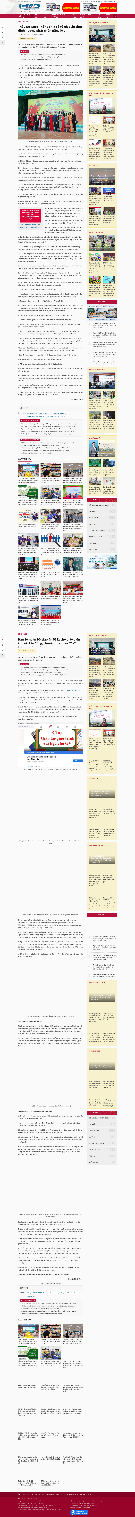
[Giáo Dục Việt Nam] (29, 8)
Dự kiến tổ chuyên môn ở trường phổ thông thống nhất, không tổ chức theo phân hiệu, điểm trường (104, 325)
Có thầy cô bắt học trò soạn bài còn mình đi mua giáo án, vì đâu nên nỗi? (41, 672)
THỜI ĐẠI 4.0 (93, 543)
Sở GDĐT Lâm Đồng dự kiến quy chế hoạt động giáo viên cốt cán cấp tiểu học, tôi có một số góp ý (48, 443)
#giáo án (49, 1216)
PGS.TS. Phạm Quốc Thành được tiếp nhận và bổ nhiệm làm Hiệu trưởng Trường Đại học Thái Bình (108, 153)
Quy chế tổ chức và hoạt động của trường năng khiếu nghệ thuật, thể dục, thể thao (50, 526)
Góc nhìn (45, 16)
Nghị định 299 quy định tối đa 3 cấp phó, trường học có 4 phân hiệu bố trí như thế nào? (104, 335)
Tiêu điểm (36, 16)
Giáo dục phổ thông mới (98, 23)
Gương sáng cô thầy (97, 370)
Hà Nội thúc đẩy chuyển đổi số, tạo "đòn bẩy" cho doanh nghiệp (101, 454)
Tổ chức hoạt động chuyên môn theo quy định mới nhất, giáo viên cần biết (104, 363)
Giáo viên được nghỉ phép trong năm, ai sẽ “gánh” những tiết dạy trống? (40, 445)
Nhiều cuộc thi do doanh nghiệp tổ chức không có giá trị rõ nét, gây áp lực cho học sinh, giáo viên (48, 434)
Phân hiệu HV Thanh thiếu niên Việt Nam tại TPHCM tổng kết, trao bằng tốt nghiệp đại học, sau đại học (73, 599)
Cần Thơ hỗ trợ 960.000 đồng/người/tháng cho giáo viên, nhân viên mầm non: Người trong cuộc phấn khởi (101, 246)
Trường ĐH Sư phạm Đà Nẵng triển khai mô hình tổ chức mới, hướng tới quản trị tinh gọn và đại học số (73, 503)
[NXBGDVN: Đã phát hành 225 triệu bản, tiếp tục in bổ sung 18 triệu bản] (51, 470)
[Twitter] (2, 37)
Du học (74, 16)
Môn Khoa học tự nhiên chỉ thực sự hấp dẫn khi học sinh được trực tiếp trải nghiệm (95, 404)
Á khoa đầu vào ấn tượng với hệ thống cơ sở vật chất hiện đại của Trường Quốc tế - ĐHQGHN (73, 574)
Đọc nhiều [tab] (102, 302)
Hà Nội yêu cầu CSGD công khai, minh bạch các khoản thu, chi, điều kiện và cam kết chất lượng (72, 481)
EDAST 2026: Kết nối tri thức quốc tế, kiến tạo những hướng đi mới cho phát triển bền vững (28, 481)
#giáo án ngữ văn (44, 413)
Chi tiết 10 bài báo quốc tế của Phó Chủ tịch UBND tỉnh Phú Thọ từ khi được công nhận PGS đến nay (95, 131)
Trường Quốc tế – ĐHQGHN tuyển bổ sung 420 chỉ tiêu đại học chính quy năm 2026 (27, 622)
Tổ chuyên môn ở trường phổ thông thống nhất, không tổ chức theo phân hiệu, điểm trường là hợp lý (48, 424)
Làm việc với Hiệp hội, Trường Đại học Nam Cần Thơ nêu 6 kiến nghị (109, 219)
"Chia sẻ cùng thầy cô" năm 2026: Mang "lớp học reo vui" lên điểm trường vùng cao (101, 385)
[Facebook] (2, 32)
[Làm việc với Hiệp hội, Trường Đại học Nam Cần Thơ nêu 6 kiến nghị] (109, 211)
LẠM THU (92, 524)
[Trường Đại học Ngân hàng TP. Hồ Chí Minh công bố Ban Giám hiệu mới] (109, 120)
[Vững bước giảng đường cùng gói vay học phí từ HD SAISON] (28, 516)
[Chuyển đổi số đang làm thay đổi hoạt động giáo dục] (109, 191)
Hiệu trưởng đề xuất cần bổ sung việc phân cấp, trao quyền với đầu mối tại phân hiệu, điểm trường (48, 426)
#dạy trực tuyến (31, 1219)
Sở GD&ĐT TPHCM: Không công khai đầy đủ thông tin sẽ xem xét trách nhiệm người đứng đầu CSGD (28, 575)
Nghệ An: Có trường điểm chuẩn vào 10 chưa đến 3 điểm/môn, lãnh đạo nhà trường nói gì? (46, 429)
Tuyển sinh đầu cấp (96, 537)
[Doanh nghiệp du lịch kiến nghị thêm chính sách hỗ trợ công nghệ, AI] (95, 463)
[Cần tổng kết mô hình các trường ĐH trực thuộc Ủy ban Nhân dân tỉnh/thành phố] (95, 211)
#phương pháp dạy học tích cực (56, 416)
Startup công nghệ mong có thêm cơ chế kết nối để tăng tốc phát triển (109, 472)
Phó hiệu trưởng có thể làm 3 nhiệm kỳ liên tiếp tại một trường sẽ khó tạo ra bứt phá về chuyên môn (105, 354)
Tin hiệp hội (93, 166)
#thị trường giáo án (72, 1216)
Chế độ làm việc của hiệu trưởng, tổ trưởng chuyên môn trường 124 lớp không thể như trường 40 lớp (51, 551)
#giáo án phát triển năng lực (59, 413)
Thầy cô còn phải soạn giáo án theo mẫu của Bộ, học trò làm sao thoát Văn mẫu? (43, 667)
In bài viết (24, 408)
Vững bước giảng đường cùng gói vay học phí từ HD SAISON (27, 525)
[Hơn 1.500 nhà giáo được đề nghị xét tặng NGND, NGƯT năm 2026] (51, 588)
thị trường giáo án (71, 690)
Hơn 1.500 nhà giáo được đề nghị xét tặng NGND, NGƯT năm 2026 (51, 597)
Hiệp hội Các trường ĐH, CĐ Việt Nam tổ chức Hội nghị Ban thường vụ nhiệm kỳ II (95, 200)
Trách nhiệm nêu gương (58, 16)
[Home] (2, 27)
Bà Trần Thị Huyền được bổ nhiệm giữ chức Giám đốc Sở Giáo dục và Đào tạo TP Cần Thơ (101, 110)
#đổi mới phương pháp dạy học (35, 416)
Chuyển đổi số (94, 438)
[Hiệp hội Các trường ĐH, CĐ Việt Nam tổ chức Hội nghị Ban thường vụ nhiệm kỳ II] (95, 191)
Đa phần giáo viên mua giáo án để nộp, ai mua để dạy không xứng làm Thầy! (42, 57)
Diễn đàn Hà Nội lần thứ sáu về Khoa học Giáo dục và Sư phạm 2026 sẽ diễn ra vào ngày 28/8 (27, 503)
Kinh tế (108, 16)
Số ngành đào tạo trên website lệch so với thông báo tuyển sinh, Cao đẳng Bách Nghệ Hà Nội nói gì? (28, 599)
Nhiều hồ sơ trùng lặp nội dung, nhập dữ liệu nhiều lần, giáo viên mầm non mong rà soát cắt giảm (95, 290)
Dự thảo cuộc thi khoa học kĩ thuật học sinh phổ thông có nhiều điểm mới (41, 1232)
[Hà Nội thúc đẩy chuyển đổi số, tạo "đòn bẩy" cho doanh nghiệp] (102, 448)
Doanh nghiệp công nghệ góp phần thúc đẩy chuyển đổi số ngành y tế (109, 490)
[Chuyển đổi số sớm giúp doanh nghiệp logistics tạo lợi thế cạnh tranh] (95, 481)
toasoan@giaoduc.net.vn (110, 1)
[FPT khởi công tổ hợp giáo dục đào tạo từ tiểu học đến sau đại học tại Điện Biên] (51, 612)
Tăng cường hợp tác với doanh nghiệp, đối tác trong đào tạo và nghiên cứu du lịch (100, 181)
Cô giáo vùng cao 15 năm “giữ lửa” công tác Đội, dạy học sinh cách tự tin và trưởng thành (95, 424)
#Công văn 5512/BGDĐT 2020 (35, 1216)
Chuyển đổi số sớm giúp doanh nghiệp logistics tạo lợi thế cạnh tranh (95, 490)
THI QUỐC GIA (93, 511)
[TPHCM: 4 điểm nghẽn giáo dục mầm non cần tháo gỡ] (109, 257)
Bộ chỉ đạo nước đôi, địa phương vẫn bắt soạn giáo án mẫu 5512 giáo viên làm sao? (44, 670)
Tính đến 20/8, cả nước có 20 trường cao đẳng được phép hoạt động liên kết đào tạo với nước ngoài (73, 527)
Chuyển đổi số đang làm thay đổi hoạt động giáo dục (109, 198)
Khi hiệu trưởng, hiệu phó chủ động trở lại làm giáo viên (36, 453)
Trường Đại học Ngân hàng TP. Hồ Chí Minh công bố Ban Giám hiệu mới (109, 129)
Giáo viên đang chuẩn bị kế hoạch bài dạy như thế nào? (36, 59)
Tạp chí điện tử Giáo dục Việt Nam (50, 1206)
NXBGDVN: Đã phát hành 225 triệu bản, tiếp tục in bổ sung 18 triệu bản (50, 481)
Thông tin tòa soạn (36, 1)
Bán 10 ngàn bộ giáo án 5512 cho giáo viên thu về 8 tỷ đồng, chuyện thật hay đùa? (43, 54)
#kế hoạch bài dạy (59, 1216)
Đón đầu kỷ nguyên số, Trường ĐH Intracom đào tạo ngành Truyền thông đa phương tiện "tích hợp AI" (27, 551)
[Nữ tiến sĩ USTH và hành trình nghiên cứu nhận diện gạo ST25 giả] (109, 395)
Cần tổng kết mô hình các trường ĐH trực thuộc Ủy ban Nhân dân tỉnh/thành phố (95, 220)
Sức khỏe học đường (85, 16)
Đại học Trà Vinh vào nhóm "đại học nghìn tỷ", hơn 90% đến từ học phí (50, 574)
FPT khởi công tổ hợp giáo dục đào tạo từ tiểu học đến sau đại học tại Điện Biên (50, 622)
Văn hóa (99, 16)
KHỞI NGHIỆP (93, 549)
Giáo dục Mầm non (96, 232)
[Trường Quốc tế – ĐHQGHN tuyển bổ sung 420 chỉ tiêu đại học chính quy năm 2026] (28, 612)
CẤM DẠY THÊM (94, 518)
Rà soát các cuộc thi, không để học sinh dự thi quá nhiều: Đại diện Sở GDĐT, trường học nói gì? (47, 431)
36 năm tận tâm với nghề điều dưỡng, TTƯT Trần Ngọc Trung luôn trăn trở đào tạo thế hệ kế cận (109, 425)
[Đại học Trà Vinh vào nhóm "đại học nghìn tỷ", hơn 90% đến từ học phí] (51, 564)
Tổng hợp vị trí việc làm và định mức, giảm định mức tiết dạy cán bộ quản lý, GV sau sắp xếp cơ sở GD (49, 1229)
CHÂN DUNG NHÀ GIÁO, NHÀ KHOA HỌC (101, 94)
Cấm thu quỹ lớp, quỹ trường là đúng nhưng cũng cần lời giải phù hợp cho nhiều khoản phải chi (47, 448)
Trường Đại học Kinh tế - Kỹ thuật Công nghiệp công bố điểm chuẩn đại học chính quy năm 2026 (105, 345)
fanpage (79, 1435)
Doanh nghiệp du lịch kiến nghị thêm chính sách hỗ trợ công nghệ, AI (95, 472)
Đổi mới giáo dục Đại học (98, 505)
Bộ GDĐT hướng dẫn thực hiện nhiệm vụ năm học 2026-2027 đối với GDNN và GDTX (51, 503)
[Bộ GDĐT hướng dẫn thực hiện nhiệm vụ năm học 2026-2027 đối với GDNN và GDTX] (51, 492)
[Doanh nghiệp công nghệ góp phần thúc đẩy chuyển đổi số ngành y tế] (109, 481)
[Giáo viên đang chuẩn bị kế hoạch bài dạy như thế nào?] (30, 216)
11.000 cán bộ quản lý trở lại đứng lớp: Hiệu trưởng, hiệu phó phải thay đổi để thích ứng (45, 450)
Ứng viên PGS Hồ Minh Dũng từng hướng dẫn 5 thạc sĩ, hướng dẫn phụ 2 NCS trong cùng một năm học (94, 153)
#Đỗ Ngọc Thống (32, 413)
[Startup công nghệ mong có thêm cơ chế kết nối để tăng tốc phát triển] (109, 463)
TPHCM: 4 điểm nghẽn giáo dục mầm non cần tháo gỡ (109, 266)
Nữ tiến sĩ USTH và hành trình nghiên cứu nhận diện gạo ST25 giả (108, 403)
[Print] (2, 42)
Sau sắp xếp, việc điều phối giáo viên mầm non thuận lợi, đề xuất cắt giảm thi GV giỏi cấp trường (95, 268)
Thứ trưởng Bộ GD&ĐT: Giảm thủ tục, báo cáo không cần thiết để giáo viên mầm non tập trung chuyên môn (109, 290)
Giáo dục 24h (26, 16)
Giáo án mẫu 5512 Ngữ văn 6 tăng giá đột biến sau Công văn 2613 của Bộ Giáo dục (44, 675)
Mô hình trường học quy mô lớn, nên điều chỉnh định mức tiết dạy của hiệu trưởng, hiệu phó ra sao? (48, 1234)
